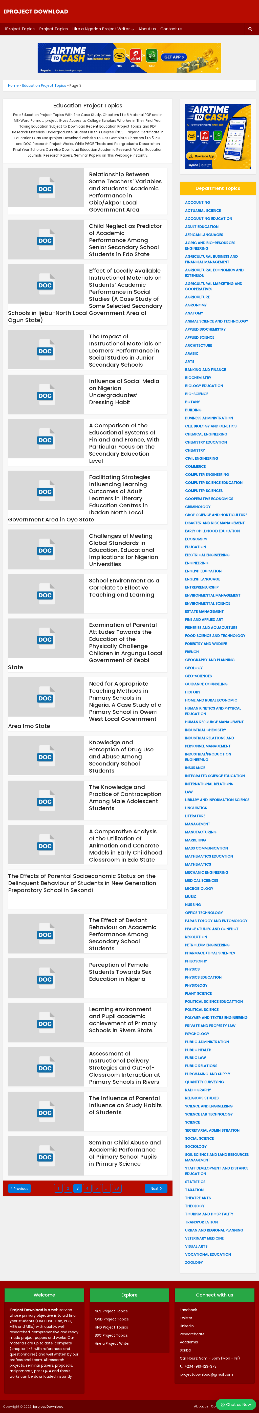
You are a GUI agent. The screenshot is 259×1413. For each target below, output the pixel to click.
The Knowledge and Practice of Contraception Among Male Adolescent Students (125, 797)
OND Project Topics (112, 1319)
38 (117, 1188)
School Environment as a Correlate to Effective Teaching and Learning (124, 588)
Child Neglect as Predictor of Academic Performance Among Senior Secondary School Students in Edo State (125, 240)
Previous (21, 1188)
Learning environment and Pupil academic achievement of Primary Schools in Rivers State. (123, 1019)
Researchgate (192, 1334)
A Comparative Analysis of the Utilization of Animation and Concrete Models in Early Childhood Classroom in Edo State (125, 846)
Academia (189, 1342)
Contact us (171, 29)
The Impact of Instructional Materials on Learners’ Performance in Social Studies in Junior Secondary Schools (125, 351)
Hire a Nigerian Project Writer (101, 29)
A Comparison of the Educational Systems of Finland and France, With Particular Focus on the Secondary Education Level (124, 443)
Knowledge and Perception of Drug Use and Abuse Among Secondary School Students (121, 757)
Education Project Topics (44, 85)
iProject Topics (20, 29)
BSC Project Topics (111, 1335)
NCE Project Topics (111, 1311)
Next (155, 1188)
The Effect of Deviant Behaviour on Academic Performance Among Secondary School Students (122, 934)
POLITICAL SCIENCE (202, 1009)
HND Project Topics (111, 1327)
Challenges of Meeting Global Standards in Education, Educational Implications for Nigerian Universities (123, 550)
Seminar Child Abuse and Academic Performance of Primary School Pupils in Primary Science (125, 1153)
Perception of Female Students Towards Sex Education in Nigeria (120, 972)
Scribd (185, 1350)
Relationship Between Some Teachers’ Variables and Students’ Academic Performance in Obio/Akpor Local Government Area (125, 192)
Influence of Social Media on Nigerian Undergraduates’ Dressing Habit (124, 391)
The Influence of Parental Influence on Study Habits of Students (125, 1105)
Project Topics (53, 29)
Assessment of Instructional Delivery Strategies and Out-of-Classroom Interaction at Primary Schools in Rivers (124, 1068)
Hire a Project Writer (112, 1343)
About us (147, 29)
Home (13, 85)
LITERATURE (195, 815)
